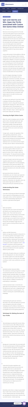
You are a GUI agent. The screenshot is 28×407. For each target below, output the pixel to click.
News (8, 8)
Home (3, 8)
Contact (15, 11)
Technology (21, 8)
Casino (9, 11)
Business (13, 8)
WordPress (14, 405)
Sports (4, 11)
